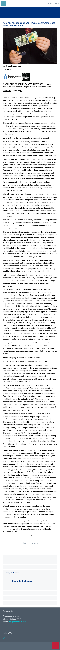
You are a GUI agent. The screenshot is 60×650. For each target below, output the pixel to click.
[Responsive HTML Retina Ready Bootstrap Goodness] (30, 12)
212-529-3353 (53, 4)
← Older (23, 543)
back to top (55, 645)
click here (7, 91)
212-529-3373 (15, 619)
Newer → (34, 543)
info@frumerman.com (17, 622)
